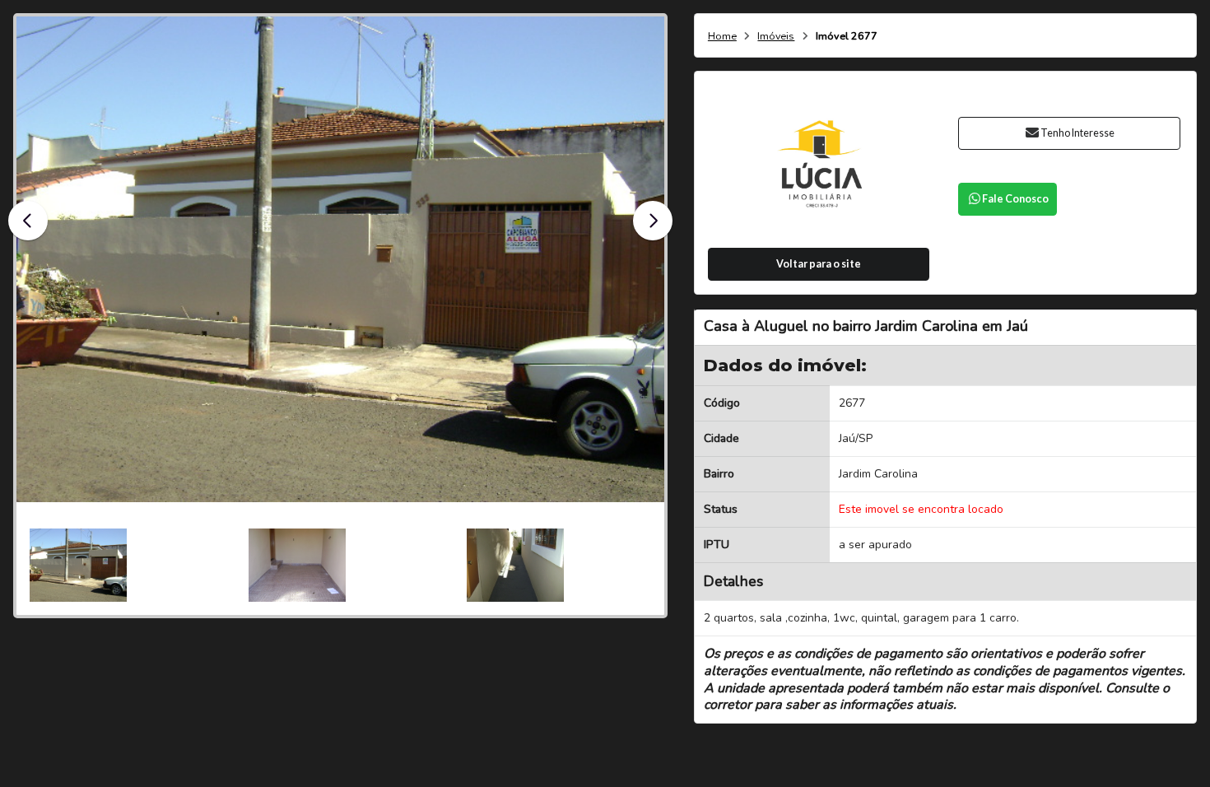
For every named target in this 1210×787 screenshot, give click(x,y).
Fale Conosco (1015, 199)
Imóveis (775, 36)
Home (722, 36)
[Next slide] (652, 220)
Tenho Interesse (1077, 133)
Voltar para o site (818, 264)
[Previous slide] (28, 220)
